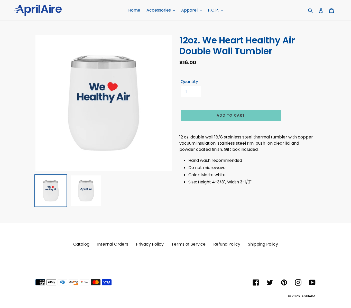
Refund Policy (226, 244)
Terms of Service (188, 244)
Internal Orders (112, 244)
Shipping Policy (263, 244)
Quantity (189, 82)
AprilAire (308, 296)
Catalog (81, 244)
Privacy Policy (150, 244)
